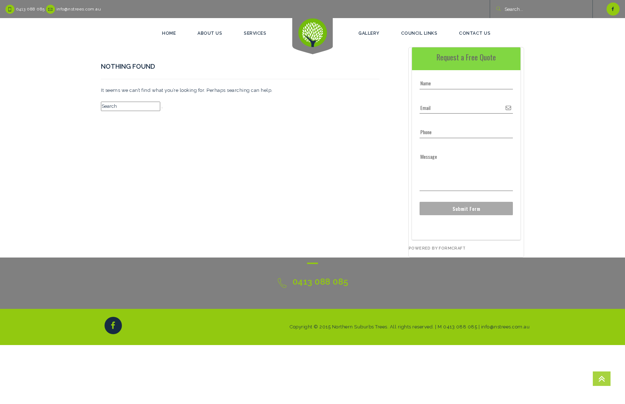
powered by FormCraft (437, 248)
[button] (498, 9)
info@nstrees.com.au (78, 9)
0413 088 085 (30, 9)
